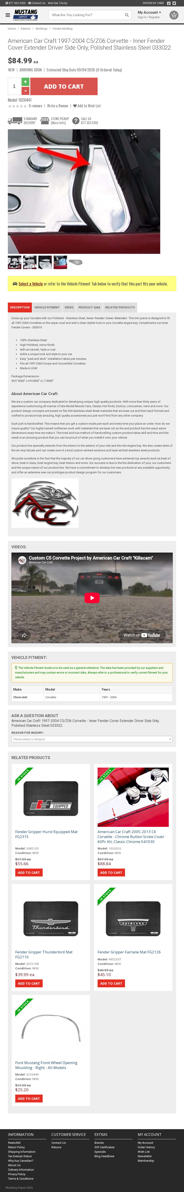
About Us (14, 1165)
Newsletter (145, 1156)
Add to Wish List (89, 105)
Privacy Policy (16, 1174)
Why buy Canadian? (20, 1160)
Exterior (26, 28)
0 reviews (35, 105)
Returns (56, 1147)
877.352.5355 (17, 3)
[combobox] (92, 739)
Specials (100, 1151)
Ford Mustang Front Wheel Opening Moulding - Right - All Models (46, 1065)
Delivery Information (21, 1169)
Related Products (120, 307)
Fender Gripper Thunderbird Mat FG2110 (43, 954)
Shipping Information (21, 1151)
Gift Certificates (104, 1147)
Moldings (42, 28)
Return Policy (16, 1147)
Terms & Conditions (20, 1178)
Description (20, 307)
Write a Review (57, 105)
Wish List (144, 1151)
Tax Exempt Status (20, 1156)
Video (69, 307)
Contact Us (38, 3)
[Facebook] (169, 3)
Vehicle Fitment (47, 307)
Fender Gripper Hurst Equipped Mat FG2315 (46, 834)
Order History (146, 1147)
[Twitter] (174, 3)
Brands (99, 1142)
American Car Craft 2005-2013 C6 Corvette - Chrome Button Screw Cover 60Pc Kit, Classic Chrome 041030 (131, 836)
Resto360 (14, 1142)
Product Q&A (89, 307)
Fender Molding (62, 28)
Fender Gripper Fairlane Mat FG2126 (129, 952)
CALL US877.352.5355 (89, 120)
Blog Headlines (104, 1156)
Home (12, 28)
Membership (146, 1160)
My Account (145, 1142)
